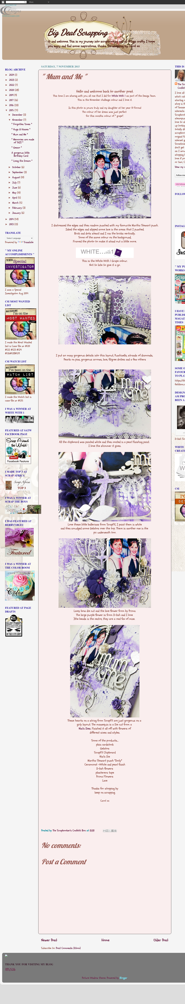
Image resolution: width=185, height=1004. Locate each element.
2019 (11, 95)
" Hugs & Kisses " (21, 129)
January (17, 213)
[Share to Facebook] (112, 830)
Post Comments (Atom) (68, 948)
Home (105, 940)
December (17, 115)
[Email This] (104, 830)
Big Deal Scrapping (77, 32)
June (15, 187)
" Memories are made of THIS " (23, 141)
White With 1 (118, 96)
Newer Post (49, 940)
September (18, 172)
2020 (12, 90)
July (14, 182)
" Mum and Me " (20, 134)
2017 (11, 100)
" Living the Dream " (22, 161)
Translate (28, 242)
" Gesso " (17, 147)
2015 (12, 110)
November (17, 120)
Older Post (161, 940)
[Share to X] (109, 830)
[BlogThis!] (107, 830)
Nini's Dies (85, 728)
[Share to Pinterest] (115, 830)
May (14, 192)
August (16, 177)
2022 (12, 85)
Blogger (123, 978)
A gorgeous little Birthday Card (20, 154)
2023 (12, 80)
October (17, 167)
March (15, 203)
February (17, 208)
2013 (11, 224)
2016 (11, 105)
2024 (12, 75)
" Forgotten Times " (22, 124)
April (15, 198)
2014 (11, 219)
